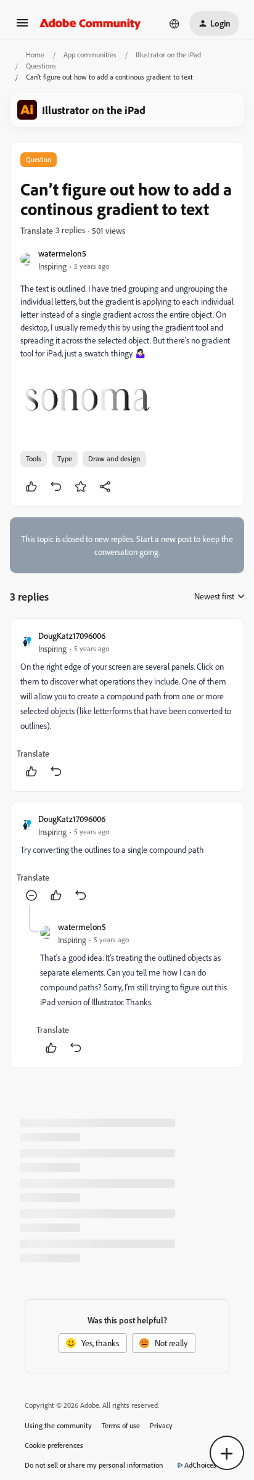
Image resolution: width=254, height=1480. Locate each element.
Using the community (58, 1425)
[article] (127, 705)
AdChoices (200, 1465)
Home (35, 54)
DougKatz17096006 (71, 635)
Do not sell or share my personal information (94, 1465)
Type (64, 458)
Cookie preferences (54, 1445)
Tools (33, 458)
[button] (22, 27)
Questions (41, 65)
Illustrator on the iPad (168, 54)
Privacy (161, 1425)
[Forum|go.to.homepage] (90, 23)
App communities (90, 54)
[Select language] (174, 23)
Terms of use (121, 1425)
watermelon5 (62, 253)
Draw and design (114, 458)
